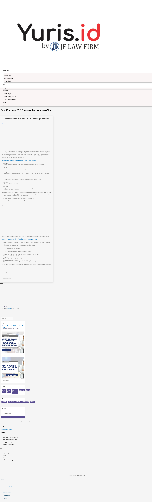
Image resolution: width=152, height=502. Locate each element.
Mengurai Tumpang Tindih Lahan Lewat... (11, 328)
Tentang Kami (6, 70)
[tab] (76, 486)
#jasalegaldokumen (25, 401)
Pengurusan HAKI (7, 75)
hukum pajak (3, 391)
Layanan (5, 71)
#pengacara (32, 401)
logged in (9, 308)
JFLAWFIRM (21, 390)
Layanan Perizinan (7, 73)
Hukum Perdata (8, 391)
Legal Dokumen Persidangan (8, 486)
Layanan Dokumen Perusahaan (10, 76)
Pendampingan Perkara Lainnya (10, 80)
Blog (4, 84)
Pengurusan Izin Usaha (7, 480)
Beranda (5, 68)
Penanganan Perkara (7, 492)
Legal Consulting (7, 81)
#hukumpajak (4, 401)
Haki (3, 483)
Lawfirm (28, 390)
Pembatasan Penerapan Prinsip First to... (11, 353)
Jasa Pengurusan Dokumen (14, 392)
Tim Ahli (4, 83)
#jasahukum (18, 401)
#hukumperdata (11, 401)
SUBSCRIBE (13, 417)
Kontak (4, 85)
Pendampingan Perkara (8, 78)
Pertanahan (5, 489)
